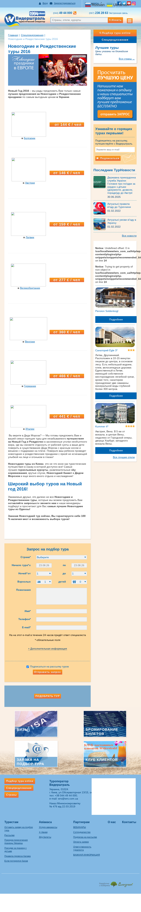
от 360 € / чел (67, 332)
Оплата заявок (81, 842)
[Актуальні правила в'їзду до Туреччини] (100, 208)
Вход (45, 3)
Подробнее (116, 319)
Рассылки (9, 835)
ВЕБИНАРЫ (79, 827)
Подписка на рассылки (85, 837)
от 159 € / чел (67, 224)
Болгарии (29, 138)
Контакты (129, 822)
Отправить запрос (47, 672)
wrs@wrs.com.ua (68, 798)
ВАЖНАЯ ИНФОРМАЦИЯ (86, 855)
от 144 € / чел (67, 125)
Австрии (30, 182)
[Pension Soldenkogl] (115, 298)
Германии (30, 386)
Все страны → (127, 58)
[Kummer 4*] (115, 413)
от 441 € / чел (67, 416)
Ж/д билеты (45, 837)
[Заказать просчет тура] (115, 95)
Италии (30, 428)
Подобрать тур (47, 696)
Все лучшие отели (124, 457)
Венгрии (30, 341)
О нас (112, 822)
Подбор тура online (116, 32)
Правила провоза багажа (17, 856)
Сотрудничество (82, 832)
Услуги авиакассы (48, 827)
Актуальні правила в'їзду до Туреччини (119, 205)
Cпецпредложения (32, 35)
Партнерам (81, 822)
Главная (13, 35)
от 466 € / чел (67, 376)
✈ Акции (43, 832)
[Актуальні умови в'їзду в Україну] (100, 224)
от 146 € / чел (67, 173)
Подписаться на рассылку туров (49, 666)
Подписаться (109, 158)
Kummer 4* (101, 426)
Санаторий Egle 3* (106, 350)
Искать (117, 19)
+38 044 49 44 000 (66, 795)
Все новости (129, 235)
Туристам (11, 822)
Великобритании (30, 287)
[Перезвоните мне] (74, 12)
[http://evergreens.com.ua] (116, 883)
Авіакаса (45, 822)
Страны (11, 794)
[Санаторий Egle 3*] (115, 337)
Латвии (30, 237)
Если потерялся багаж (16, 861)
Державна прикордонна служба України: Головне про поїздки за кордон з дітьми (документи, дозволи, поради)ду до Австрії (121, 185)
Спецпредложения (115, 39)
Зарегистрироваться (64, 3)
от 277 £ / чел (67, 280)
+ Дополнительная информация (47, 648)
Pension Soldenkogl (106, 311)
